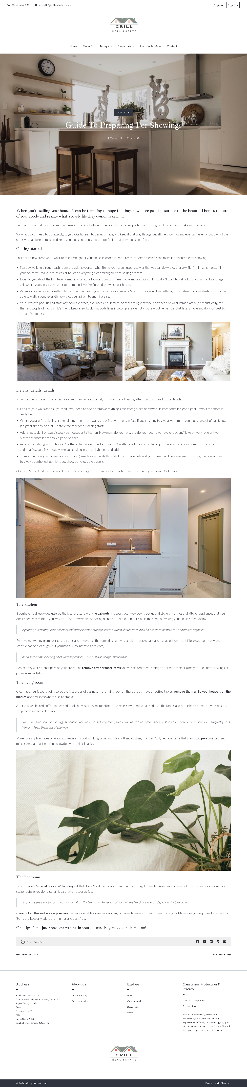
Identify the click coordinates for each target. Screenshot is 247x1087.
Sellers (123, 112)
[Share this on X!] (204, 941)
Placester (225, 1083)
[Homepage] (123, 25)
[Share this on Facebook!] (197, 941)
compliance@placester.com (197, 1018)
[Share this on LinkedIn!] (211, 941)
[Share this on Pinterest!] (217, 941)
